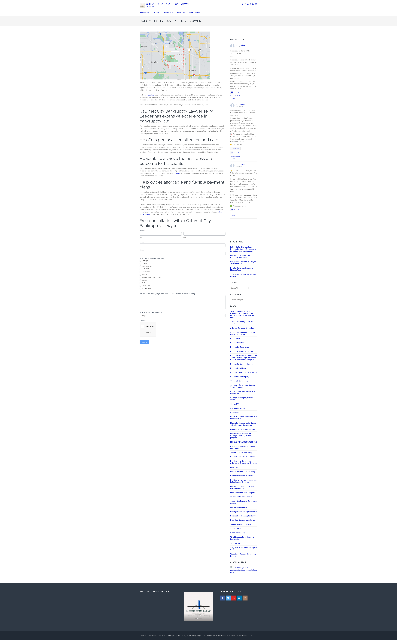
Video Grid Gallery (237, 533)
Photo (236, 92)
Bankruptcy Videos (238, 368)
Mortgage (145, 260)
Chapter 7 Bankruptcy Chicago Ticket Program (242, 386)
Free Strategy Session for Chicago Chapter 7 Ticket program (240, 436)
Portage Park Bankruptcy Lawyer (243, 512)
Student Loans (146, 288)
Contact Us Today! (237, 408)
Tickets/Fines (146, 285)
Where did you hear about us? (151, 312)
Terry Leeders (149, 95)
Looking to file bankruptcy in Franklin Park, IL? (242, 487)
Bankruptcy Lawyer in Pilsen (241, 351)
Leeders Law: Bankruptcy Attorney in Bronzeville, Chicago (243, 462)
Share (233, 98)
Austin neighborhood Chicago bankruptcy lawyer (242, 333)
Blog (156, 12)
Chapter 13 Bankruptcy (239, 377)
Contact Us (234, 404)
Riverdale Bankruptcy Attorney (243, 520)
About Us (181, 12)
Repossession (146, 272)
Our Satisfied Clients (238, 507)
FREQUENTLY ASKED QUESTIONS (243, 442)
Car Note (144, 263)
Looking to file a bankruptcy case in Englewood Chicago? (243, 481)
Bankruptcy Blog (237, 343)
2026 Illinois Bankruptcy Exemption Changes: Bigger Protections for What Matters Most (242, 314)
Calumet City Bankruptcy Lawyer (243, 372)
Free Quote (168, 12)
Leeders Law (240, 45)
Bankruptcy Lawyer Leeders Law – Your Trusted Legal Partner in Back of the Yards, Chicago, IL (243, 358)
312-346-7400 (249, 4)
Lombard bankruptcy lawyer (241, 476)
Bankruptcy (145, 12)
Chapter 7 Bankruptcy (239, 381)
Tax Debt (144, 283)
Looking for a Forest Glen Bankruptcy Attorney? (240, 256)
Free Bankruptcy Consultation (242, 429)
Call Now (235, 148)
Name (142, 231)
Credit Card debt (147, 266)
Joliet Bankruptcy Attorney (241, 453)
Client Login (194, 12)
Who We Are (235, 543)
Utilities (144, 280)
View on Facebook (235, 96)
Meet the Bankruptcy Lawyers (242, 493)
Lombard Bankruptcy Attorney (242, 472)
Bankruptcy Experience (239, 347)
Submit (144, 342)
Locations (234, 467)
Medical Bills (146, 269)
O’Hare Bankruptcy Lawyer (241, 497)
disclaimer (234, 413)
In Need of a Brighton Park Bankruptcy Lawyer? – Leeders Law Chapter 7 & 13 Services (243, 249)
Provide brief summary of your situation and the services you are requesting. (168, 294)
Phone (142, 250)
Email (142, 242)
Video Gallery (235, 529)
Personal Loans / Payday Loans (151, 277)
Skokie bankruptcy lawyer (240, 524)
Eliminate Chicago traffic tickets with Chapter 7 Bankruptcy (243, 424)
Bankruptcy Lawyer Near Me (241, 364)
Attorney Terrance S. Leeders (242, 328)
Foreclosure (145, 274)
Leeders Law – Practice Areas (242, 457)
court (178, 173)
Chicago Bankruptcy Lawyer (168, 4)
